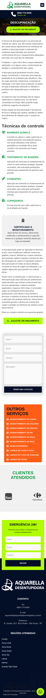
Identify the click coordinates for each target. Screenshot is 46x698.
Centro (4, 639)
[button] (42, 5)
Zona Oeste (7, 651)
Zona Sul (5, 655)
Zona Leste (6, 643)
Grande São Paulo (9, 667)
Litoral (4, 659)
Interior (5, 663)
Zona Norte (6, 647)
